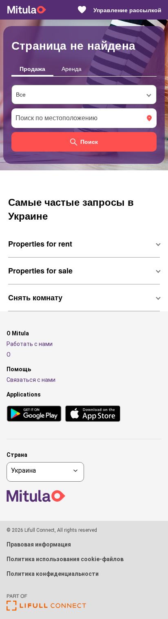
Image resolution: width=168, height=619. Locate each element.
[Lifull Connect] (46, 608)
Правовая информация (39, 544)
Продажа (32, 68)
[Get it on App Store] (92, 414)
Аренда (72, 68)
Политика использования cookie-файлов (65, 559)
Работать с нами (30, 344)
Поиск (89, 142)
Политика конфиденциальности (53, 574)
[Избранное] (82, 10)
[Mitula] (27, 10)
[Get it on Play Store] (34, 414)
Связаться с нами (31, 380)
